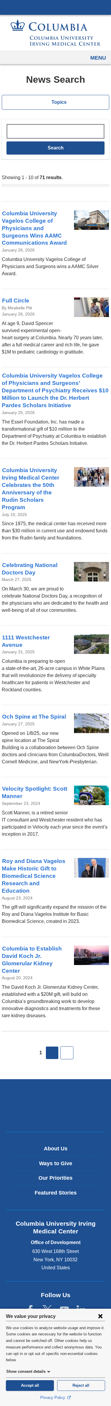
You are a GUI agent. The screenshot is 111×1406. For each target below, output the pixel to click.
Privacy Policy (53, 1397)
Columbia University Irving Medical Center (55, 7)
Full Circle (15, 300)
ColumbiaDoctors (55, 1114)
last (66, 1052)
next (52, 1052)
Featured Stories (56, 1193)
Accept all (30, 1385)
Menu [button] (98, 58)
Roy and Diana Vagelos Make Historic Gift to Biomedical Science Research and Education (33, 876)
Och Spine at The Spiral (34, 717)
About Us (55, 1149)
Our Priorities (55, 1178)
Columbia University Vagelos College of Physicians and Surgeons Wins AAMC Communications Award (34, 228)
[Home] (56, 33)
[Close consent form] (100, 1316)
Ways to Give (55, 1163)
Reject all (81, 1385)
